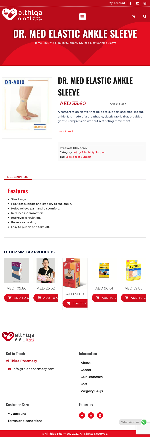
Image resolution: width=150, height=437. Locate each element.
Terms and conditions (25, 421)
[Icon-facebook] (130, 3)
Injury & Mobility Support (60, 42)
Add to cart (24, 297)
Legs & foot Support (78, 156)
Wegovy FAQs (92, 391)
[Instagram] (145, 3)
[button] (82, 16)
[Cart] (133, 16)
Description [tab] (18, 177)
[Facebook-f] (82, 415)
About (86, 363)
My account (17, 414)
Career (86, 370)
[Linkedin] (138, 3)
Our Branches (92, 377)
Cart (84, 384)
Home (38, 42)
